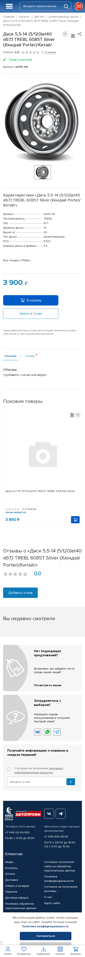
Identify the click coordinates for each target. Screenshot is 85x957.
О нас (48, 897)
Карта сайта (52, 903)
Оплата (10, 874)
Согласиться (45, 936)
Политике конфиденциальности (45, 926)
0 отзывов (49, 52)
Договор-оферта (16, 897)
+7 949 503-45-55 (56, 836)
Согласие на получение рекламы (61, 889)
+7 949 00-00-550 (17, 832)
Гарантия (11, 891)
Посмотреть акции (47, 685)
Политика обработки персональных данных (20, 906)
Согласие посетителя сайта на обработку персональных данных (59, 866)
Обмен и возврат (17, 886)
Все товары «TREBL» (17, 260)
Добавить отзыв (20, 593)
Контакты (11, 868)
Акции (9, 862)
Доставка (11, 880)
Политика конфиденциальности (59, 879)
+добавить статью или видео (24, 375)
